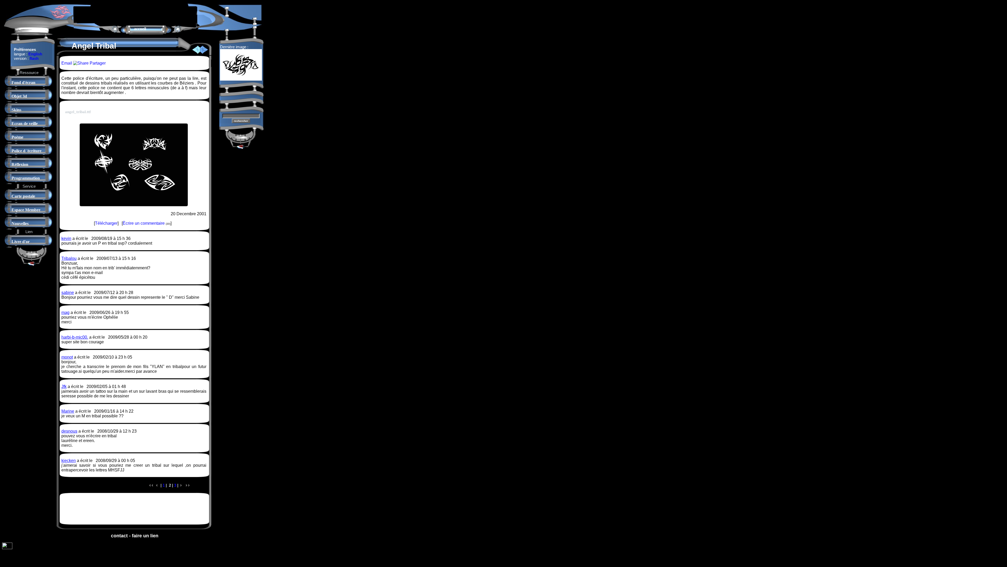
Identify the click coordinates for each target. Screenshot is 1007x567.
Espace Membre (26, 210)
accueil (140, 29)
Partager (97, 63)
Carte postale (23, 196)
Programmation (26, 178)
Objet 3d (19, 96)
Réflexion (20, 164)
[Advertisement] (135, 14)
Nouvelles (20, 223)
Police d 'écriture (26, 151)
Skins (16, 110)
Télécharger (106, 223)
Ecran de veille (25, 123)
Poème (17, 137)
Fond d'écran (23, 82)
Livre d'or (21, 241)
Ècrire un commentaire (144, 223)
